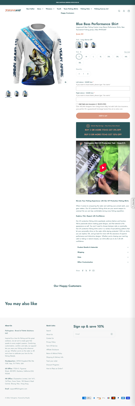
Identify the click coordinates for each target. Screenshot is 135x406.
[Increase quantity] (88, 73)
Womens (49, 9)
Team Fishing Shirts (71, 9)
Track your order (51, 361)
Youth (59, 9)
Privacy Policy (51, 342)
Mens (39, 9)
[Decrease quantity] (79, 73)
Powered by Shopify (24, 398)
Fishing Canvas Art (101, 9)
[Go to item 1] (8, 94)
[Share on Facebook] (82, 270)
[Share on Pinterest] (90, 270)
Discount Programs (52, 365)
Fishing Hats (85, 9)
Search (48, 331)
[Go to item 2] (17, 94)
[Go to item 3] (25, 94)
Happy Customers (67, 13)
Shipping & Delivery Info (54, 357)
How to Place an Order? (54, 368)
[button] (103, 247)
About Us (49, 334)
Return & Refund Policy (54, 353)
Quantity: (79, 69)
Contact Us (50, 338)
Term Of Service (51, 346)
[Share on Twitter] (86, 270)
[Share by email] (93, 270)
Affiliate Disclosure (52, 349)
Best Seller (30, 9)
